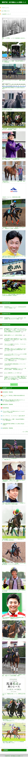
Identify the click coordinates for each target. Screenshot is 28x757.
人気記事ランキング (6, 14)
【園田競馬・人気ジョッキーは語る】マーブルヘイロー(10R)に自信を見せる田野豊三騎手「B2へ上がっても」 (15, 349)
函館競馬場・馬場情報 (8, 404)
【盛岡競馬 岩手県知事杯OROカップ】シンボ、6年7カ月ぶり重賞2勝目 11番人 (13, 129)
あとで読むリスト (6, 10)
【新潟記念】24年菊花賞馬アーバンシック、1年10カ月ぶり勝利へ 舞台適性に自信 (15, 369)
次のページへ (14, 384)
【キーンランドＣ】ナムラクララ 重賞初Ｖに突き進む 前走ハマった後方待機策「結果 (13, 675)
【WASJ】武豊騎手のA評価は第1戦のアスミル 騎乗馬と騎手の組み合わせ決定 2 (14, 257)
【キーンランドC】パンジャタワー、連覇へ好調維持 (13, 81)
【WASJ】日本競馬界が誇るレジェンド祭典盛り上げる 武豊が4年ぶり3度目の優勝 (13, 503)
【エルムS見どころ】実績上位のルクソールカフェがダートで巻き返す (14, 412)
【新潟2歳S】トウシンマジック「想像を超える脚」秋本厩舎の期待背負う (13, 539)
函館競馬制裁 (6, 407)
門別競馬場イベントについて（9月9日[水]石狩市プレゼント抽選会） (15, 307)
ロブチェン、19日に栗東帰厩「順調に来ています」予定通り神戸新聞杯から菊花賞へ (14, 295)
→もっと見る (25, 431)
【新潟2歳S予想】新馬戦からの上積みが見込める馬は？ (13, 88)
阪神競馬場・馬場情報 (8, 428)
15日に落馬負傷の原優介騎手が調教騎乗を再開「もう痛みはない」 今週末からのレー (14, 618)
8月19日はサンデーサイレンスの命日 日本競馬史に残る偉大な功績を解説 (13, 109)
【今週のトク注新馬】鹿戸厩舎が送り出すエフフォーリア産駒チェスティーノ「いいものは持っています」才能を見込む (15, 359)
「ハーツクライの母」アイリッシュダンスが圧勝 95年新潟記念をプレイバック (15, 354)
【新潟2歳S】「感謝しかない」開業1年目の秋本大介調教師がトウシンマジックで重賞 (13, 481)
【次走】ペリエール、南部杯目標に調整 (11, 197)
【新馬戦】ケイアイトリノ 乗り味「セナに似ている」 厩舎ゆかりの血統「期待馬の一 (13, 228)
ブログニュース (5, 7)
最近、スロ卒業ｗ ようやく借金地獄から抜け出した (13, 39)
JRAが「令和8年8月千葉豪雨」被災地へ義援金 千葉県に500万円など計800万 (13, 276)
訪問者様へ (6, 750)
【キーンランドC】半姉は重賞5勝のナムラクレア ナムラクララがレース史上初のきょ (13, 639)
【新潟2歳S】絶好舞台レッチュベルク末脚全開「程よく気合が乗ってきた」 (13, 742)
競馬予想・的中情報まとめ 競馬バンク (14, 2)
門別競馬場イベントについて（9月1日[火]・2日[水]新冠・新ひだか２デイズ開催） (15, 318)
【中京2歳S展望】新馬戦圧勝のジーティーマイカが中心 (15, 364)
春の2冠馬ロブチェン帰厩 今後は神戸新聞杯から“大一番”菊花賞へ (13, 61)
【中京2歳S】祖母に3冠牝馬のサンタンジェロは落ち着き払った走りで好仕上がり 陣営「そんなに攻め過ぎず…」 (15, 339)
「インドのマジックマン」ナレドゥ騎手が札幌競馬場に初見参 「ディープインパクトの (13, 590)
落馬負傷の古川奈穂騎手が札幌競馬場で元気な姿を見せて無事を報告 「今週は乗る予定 (13, 159)
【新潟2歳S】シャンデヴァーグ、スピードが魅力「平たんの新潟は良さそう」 (13, 720)
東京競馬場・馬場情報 (8, 392)
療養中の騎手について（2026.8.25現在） (13, 335)
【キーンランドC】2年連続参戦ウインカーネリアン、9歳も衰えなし (13, 459)
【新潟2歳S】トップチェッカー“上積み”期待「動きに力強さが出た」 (13, 182)
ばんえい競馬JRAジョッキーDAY (11, 372)
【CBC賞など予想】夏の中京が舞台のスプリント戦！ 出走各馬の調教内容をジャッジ (14, 400)
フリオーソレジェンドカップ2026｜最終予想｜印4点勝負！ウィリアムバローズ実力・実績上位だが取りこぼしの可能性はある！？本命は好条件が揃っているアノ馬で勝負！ (15, 378)
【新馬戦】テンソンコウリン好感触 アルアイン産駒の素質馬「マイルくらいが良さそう (13, 564)
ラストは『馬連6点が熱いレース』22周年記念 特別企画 (13, 694)
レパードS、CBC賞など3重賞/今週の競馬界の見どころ (14, 396)
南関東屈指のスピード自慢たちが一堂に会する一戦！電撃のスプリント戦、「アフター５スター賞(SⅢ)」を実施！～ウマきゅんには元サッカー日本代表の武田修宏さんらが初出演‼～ (15, 330)
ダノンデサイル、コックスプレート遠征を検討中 (14, 415)
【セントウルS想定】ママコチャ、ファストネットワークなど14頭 (15, 345)
